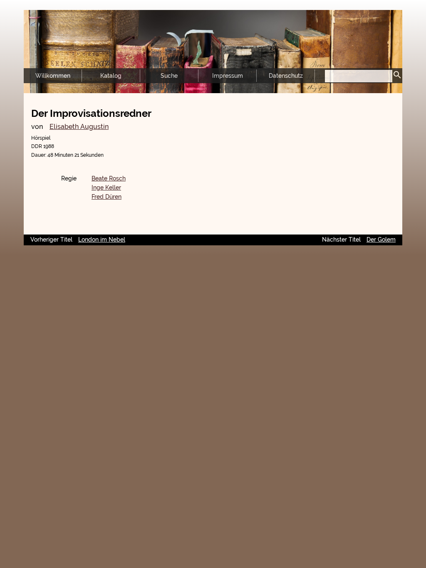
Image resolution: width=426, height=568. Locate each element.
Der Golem (381, 239)
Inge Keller (106, 187)
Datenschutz (286, 75)
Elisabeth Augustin (79, 127)
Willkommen (52, 75)
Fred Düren (106, 196)
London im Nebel (101, 239)
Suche (169, 75)
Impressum (227, 75)
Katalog (110, 75)
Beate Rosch (109, 178)
